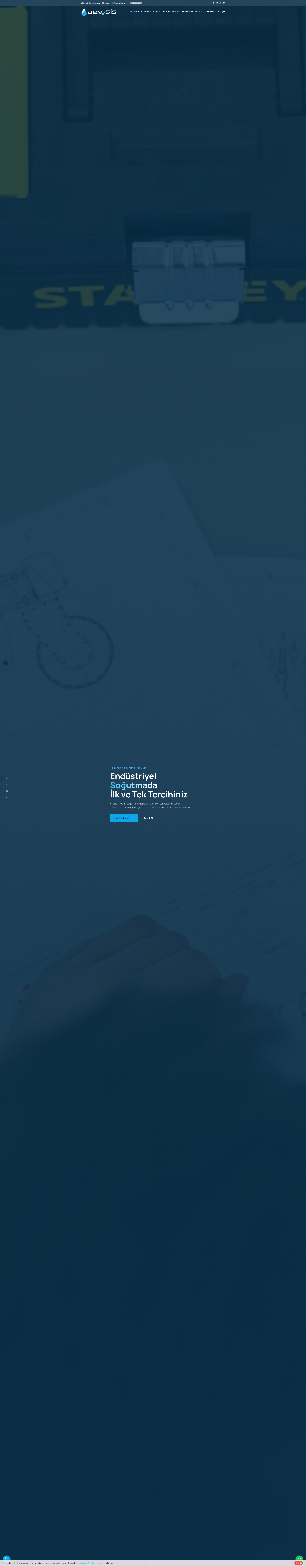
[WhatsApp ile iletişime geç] (299, 1559)
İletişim (221, 12)
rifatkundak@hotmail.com (114, 3)
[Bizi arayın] (7, 1559)
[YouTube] (7, 791)
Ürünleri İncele (122, 818)
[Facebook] (7, 779)
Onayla (299, 1563)
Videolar (176, 12)
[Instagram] (7, 785)
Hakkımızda (146, 12)
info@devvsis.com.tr (92, 3)
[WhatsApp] (7, 798)
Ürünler (157, 12)
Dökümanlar (210, 12)
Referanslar (187, 12)
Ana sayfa (134, 12)
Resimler (166, 12)
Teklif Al (148, 818)
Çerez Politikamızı (90, 1563)
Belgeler (198, 12)
